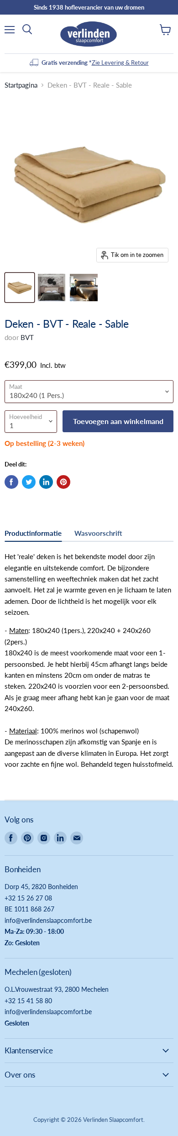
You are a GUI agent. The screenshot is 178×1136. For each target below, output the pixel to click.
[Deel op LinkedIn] (46, 482)
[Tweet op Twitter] (29, 482)
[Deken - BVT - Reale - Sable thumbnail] (19, 287)
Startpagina (21, 85)
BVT (27, 337)
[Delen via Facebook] (11, 482)
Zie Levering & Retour (120, 62)
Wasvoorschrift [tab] (98, 533)
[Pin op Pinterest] (63, 482)
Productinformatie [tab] (33, 533)
